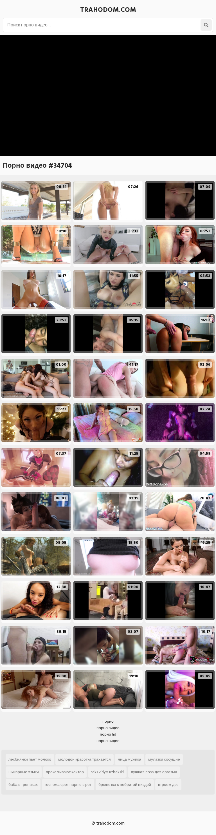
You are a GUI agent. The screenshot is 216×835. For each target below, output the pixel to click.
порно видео (108, 728)
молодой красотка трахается (84, 759)
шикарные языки (23, 772)
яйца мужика (129, 759)
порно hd (108, 734)
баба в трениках (23, 784)
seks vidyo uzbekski (107, 772)
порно (108, 721)
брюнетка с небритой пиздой (124, 784)
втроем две (168, 784)
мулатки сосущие (164, 759)
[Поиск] (206, 25)
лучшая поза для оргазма (154, 772)
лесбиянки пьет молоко (29, 759)
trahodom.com (108, 9)
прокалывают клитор (65, 772)
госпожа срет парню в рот (68, 784)
